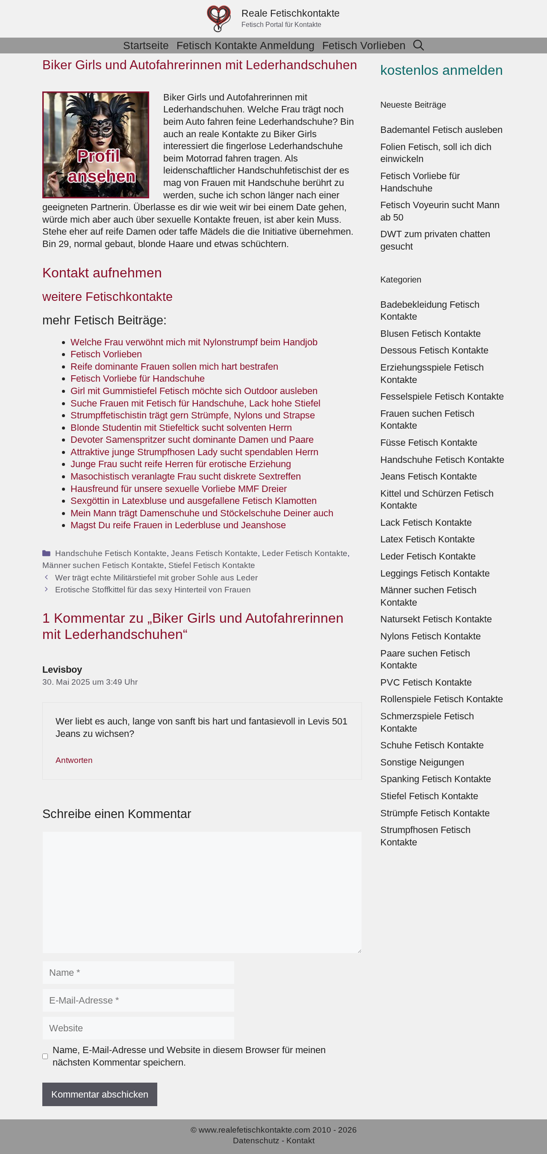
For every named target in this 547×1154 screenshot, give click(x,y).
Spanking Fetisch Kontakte (435, 779)
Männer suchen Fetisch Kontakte (103, 565)
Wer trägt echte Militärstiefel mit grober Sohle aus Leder (156, 577)
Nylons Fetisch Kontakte (430, 636)
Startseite (146, 45)
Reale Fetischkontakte (290, 13)
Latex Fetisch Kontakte (427, 539)
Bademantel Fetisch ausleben (441, 129)
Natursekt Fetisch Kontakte (436, 619)
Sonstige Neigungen (422, 762)
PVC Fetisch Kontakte (426, 682)
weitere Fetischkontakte (107, 296)
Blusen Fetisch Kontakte (430, 333)
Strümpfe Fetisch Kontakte (435, 813)
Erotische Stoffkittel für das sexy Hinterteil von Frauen (153, 589)
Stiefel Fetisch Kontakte (211, 565)
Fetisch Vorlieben (364, 45)
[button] (418, 45)
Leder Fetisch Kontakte (304, 553)
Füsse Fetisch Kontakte (428, 442)
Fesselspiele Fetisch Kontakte (442, 396)
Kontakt (300, 1140)
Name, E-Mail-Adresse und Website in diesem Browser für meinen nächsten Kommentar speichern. (189, 1056)
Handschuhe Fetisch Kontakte (111, 553)
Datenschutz (256, 1140)
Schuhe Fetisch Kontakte (432, 745)
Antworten (74, 760)
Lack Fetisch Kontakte (426, 522)
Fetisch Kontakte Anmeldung (245, 45)
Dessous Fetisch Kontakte (434, 350)
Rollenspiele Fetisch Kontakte (441, 699)
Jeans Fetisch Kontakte (214, 553)
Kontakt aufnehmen (102, 272)
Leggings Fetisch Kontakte (435, 573)
